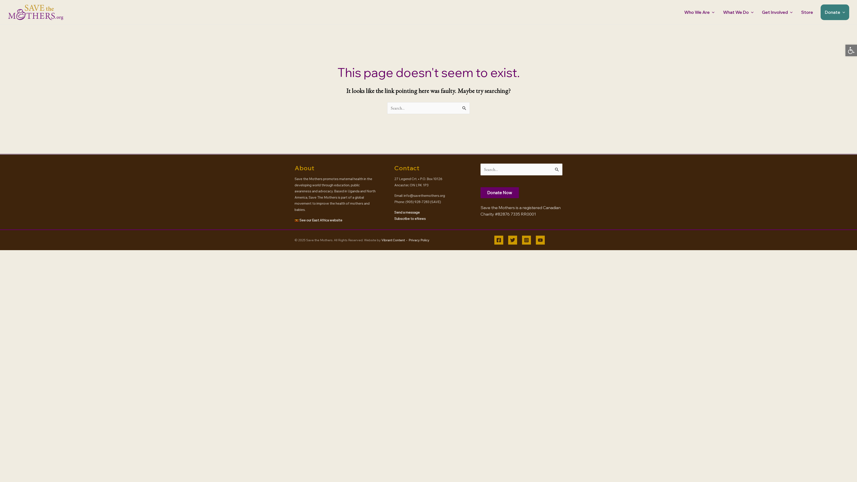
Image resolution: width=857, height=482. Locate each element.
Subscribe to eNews (410, 218)
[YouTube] (540, 240)
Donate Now (499, 192)
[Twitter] (512, 240)
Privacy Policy (419, 240)
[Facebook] (498, 240)
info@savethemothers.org (424, 195)
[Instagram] (526, 240)
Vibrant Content (393, 240)
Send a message (407, 212)
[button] (851, 50)
